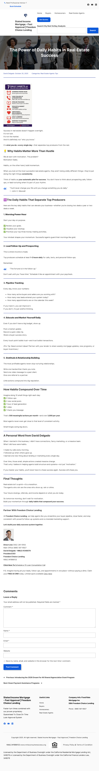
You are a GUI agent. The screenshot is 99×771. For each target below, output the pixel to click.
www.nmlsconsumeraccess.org (33, 745)
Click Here (48, 574)
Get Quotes (43, 20)
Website (6, 651)
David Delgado (8, 73)
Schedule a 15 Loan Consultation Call (30, 565)
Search (93, 30)
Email (6, 641)
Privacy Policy (68, 745)
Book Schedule (15, 6)
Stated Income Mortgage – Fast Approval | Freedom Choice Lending (17, 700)
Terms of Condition (84, 745)
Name (6, 631)
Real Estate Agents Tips (49, 73)
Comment (8, 607)
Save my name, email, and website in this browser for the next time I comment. (38, 661)
